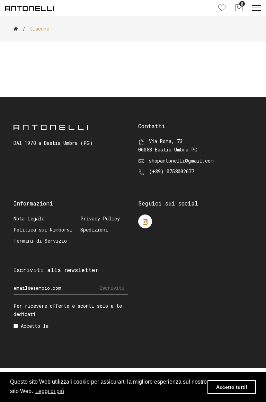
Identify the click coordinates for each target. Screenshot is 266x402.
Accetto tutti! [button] (231, 387)
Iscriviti (111, 288)
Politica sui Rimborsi (43, 229)
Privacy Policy (100, 218)
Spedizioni (94, 229)
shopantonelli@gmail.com (181, 160)
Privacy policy (70, 326)
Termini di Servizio (40, 240)
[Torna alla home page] (16, 28)
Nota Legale (29, 218)
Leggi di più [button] (49, 391)
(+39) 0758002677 (171, 171)
